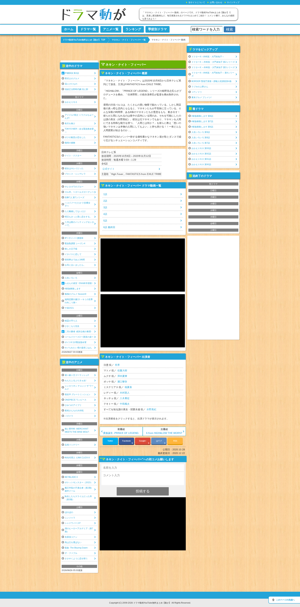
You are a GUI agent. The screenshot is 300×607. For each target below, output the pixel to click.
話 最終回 (109, 227)
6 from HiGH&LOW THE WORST (164, 433)
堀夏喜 (128, 387)
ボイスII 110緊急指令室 (75, 342)
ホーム (68, 29)
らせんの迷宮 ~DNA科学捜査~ (79, 283)
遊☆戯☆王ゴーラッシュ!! (77, 375)
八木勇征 (125, 398)
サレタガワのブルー (74, 186)
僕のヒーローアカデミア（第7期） (79, 530)
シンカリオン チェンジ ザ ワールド (79, 387)
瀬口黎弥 (122, 381)
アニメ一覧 (111, 29)
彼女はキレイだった (74, 168)
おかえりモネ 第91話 (201, 159)
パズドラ (69, 416)
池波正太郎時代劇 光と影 (76, 89)
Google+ (144, 442)
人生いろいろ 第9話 (200, 132)
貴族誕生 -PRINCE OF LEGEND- (121, 433)
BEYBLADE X (71, 477)
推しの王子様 (71, 249)
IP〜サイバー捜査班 (74, 238)
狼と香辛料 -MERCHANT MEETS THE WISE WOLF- (77, 430)
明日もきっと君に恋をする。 (78, 217)
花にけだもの (71, 84)
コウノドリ (196, 92)
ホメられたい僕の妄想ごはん (78, 347)
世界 (117, 365)
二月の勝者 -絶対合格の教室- (78, 331)
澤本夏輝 (122, 376)
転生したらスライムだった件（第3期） (78, 498)
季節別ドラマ (157, 29)
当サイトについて (196, 2)
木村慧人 (125, 392)
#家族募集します (73, 288)
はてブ (160, 442)
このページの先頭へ (285, 600)
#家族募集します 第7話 (202, 121)
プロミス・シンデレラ (75, 174)
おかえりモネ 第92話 (201, 153)
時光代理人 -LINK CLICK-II (77, 457)
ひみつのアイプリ (73, 405)
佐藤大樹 (122, 370)
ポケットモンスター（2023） (79, 482)
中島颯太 (125, 403)
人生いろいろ (71, 278)
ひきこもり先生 (72, 326)
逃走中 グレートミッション (77, 394)
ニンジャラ (70, 518)
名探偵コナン (71, 537)
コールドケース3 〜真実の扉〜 (79, 337)
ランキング (133, 29)
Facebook (127, 442)
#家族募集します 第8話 (202, 116)
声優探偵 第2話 (72, 73)
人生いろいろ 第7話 (200, 143)
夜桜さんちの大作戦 (74, 410)
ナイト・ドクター (73, 155)
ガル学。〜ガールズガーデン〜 (79, 192)
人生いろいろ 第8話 (200, 137)
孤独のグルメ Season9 (75, 294)
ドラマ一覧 (88, 29)
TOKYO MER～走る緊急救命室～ (79, 130)
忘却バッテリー (72, 445)
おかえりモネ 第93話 (201, 148)
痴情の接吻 (70, 143)
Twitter (110, 441)
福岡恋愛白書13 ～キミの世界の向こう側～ (79, 301)
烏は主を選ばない (73, 542)
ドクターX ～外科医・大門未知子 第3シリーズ (213, 67)
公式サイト (108, 168)
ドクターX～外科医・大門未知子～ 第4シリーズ (212, 74)
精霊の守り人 (71, 321)
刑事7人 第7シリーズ (74, 197)
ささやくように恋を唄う (76, 558)
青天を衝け (70, 123)
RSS (175, 441)
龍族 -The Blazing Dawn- (76, 548)
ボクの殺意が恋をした (75, 137)
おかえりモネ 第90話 (201, 164)
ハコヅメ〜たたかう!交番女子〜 (77, 204)
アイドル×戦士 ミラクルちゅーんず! (79, 116)
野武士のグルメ (72, 78)
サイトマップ (233, 2)
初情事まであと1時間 (75, 259)
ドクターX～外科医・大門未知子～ (207, 56)
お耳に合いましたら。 (75, 265)
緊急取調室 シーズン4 (75, 243)
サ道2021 (69, 308)
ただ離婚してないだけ (75, 211)
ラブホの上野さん (199, 86)
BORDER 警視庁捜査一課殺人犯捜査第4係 (211, 81)
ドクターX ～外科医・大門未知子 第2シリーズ (213, 62)
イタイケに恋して (73, 254)
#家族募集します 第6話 (202, 127)
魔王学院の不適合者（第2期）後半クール (79, 489)
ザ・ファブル (71, 553)
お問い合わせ (216, 2)
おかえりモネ (71, 102)
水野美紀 (151, 409)
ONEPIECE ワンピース (75, 400)
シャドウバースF (73, 523)
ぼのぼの (69, 512)
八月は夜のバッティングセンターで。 (79, 223)
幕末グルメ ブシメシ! (201, 97)
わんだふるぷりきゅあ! (75, 380)
